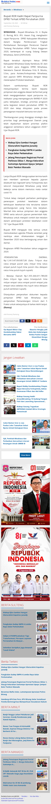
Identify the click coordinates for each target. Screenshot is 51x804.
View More (25, 455)
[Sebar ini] (7, 345)
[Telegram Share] (28, 345)
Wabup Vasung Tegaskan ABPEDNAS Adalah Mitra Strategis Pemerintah (31, 409)
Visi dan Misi (34, 796)
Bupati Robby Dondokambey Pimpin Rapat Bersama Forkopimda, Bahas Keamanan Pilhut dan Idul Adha (32, 388)
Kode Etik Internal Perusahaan (12, 798)
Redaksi (24, 796)
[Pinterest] (33, 320)
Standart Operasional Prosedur (12, 800)
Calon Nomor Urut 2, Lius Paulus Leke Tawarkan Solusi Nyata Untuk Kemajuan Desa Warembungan (32, 368)
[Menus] (48, 2)
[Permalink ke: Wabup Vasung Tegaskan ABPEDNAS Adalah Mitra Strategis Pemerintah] (10, 409)
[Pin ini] (21, 345)
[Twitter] (28, 320)
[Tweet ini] (14, 345)
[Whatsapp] (35, 345)
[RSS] (39, 320)
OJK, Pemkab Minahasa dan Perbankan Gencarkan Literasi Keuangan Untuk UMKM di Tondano (32, 378)
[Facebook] (22, 320)
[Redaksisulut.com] (12, 2)
